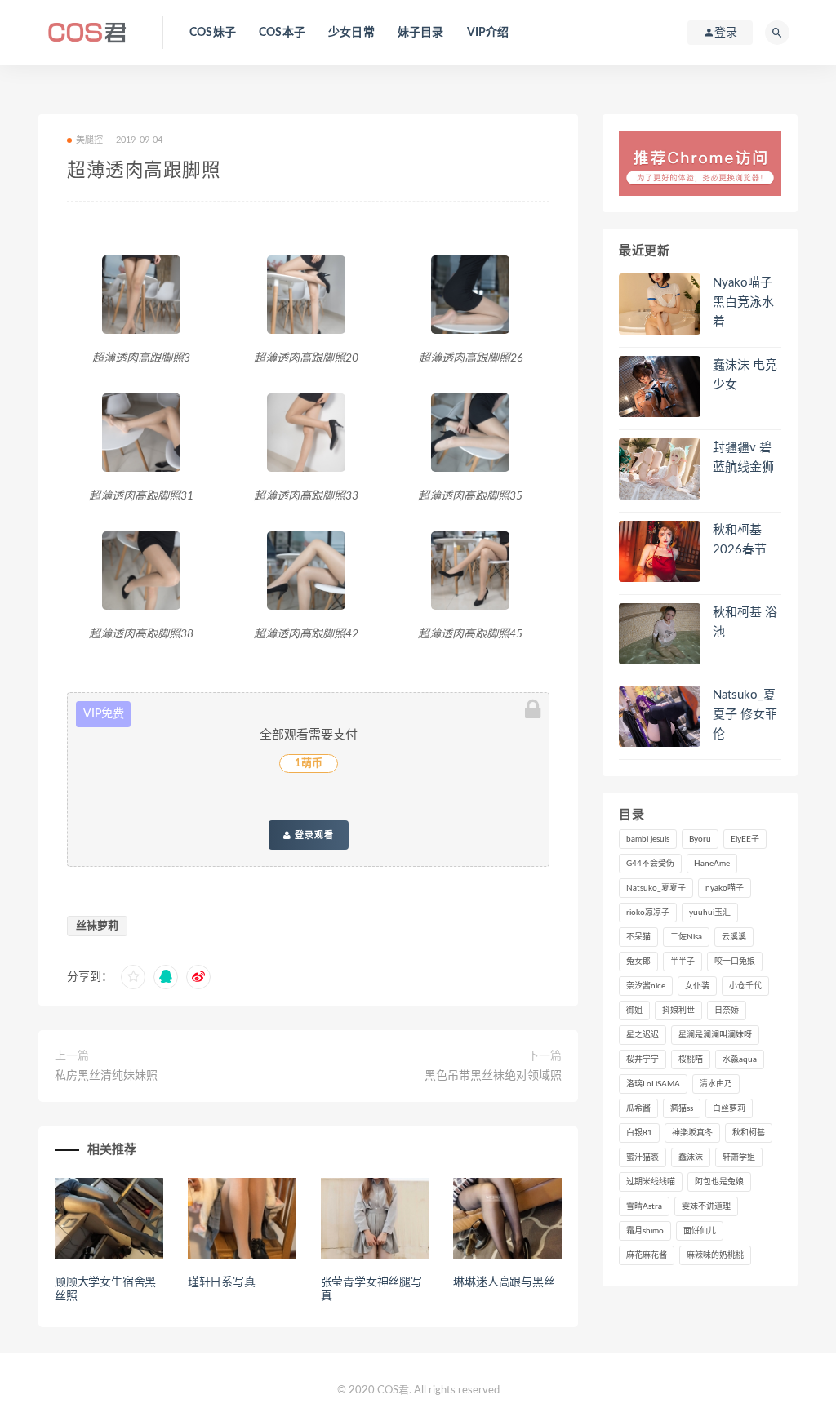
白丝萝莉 (729, 1108)
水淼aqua (740, 1059)
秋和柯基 (748, 1133)
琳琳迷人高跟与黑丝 (503, 1282)
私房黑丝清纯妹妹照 (106, 1076)
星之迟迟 (642, 1035)
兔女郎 (638, 961)
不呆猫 (638, 937)
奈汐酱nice (645, 986)
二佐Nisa (686, 937)
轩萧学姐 (739, 1157)
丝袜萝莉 (97, 926)
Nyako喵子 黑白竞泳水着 (743, 302)
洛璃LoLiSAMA (653, 1084)
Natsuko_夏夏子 (656, 888)
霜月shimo (645, 1231)
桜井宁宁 (642, 1059)
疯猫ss (681, 1108)
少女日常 (351, 32)
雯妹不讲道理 (706, 1206)
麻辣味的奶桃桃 (715, 1255)
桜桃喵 (690, 1059)
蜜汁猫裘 (642, 1157)
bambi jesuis (647, 839)
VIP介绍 (488, 32)
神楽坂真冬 (692, 1133)
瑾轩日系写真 (222, 1282)
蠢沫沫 (690, 1157)
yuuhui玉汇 (710, 912)
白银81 (639, 1133)
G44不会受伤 (650, 864)
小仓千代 (745, 986)
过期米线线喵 (650, 1182)
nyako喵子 (724, 888)
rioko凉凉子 (647, 912)
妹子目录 (421, 32)
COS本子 (282, 32)
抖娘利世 (678, 1010)
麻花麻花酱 (646, 1255)
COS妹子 (212, 32)
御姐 (634, 1010)
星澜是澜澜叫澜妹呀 (715, 1035)
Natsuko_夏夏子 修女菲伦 (745, 714)
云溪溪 (734, 937)
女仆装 (697, 986)
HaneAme (712, 864)
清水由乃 (716, 1084)
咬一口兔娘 (734, 961)
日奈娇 (726, 1010)
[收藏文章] (133, 977)
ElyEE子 (745, 839)
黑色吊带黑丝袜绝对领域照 (493, 1076)
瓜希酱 (638, 1108)
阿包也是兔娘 (719, 1182)
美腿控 (90, 139)
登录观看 (312, 835)
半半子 (682, 961)
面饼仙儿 (699, 1231)
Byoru (700, 839)
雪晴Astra (644, 1206)
